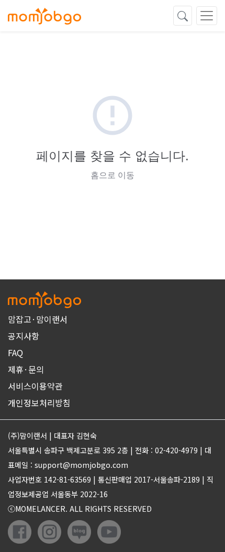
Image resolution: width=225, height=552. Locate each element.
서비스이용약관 (35, 386)
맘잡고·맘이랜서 (38, 319)
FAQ (15, 352)
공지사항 (23, 336)
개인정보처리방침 (39, 402)
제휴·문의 (26, 369)
